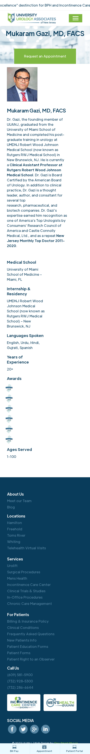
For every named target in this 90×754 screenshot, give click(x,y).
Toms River (16, 535)
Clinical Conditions (23, 627)
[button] (75, 18)
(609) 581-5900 (20, 674)
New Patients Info (22, 640)
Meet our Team (19, 501)
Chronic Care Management (29, 603)
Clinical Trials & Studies (26, 591)
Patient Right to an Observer (31, 659)
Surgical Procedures (23, 572)
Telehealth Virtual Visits (26, 548)
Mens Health (17, 578)
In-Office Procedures (24, 597)
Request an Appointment (45, 56)
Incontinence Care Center (29, 584)
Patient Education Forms (27, 646)
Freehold (14, 529)
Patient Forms (18, 653)
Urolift (12, 565)
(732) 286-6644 (20, 687)
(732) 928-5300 (20, 681)
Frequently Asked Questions (30, 634)
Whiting (13, 541)
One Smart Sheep (66, 743)
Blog (11, 507)
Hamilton (14, 522)
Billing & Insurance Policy (28, 621)
